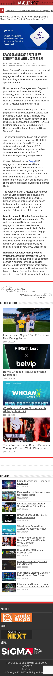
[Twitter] (26, 669)
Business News (23, 65)
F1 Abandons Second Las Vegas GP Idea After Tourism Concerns (33, 585)
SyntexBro (26, 666)
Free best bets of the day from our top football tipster (34, 493)
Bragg (32, 161)
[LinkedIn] (29, 669)
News (43, 65)
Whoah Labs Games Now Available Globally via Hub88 (24, 410)
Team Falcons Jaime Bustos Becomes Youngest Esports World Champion (26, 447)
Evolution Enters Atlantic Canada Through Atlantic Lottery (20, 289)
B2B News (27, 17)
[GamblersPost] (26, 2)
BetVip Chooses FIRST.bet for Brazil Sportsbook (32, 516)
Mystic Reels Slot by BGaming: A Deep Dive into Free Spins (33, 574)
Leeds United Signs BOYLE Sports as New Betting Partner (26, 337)
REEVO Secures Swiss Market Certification (33, 295)
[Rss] (23, 669)
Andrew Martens (13, 63)
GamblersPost (26, 663)
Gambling (15, 17)
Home (5, 17)
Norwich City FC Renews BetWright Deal (30, 551)
